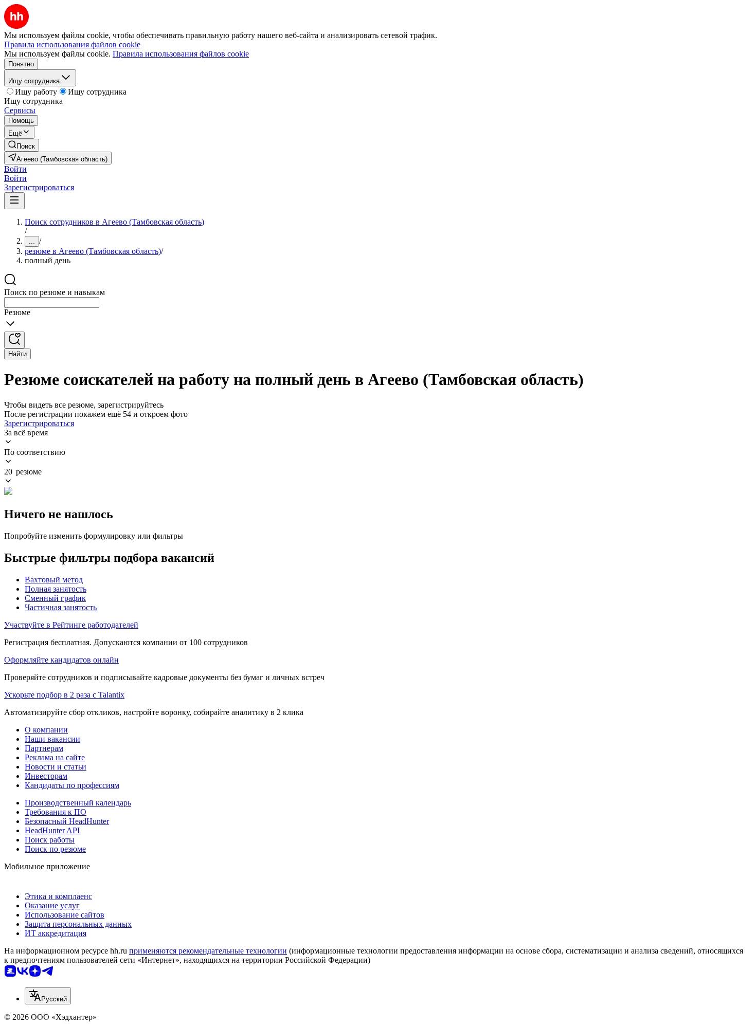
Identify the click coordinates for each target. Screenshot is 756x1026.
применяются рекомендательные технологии (208, 950)
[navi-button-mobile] (14, 200)
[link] (21, 145)
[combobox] (51, 302)
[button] (15, 168)
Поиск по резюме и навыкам (54, 292)
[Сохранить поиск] (14, 340)
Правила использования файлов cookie (181, 53)
